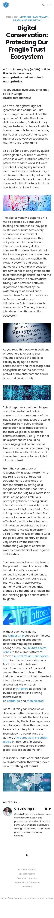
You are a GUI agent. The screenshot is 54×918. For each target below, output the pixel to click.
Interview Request (27, 869)
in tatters (22, 689)
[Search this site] (43, 5)
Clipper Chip (16, 636)
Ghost (50, 898)
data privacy (40, 17)
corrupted (13, 701)
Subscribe (27, 886)
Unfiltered (26, 17)
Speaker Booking (27, 873)
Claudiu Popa (24, 809)
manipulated (35, 701)
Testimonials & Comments (27, 882)
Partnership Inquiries (27, 878)
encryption (34, 20)
